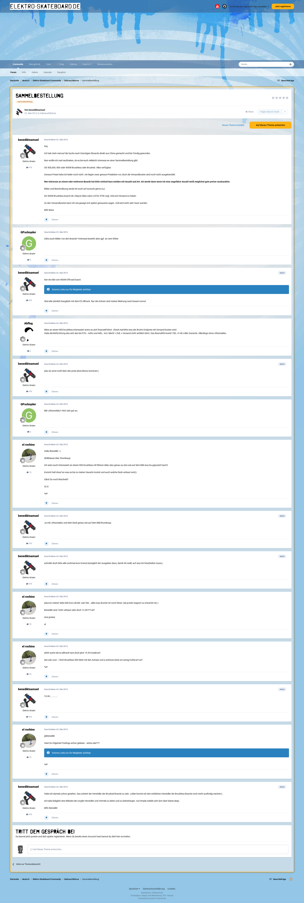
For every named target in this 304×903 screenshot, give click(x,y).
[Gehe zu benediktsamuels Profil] (19, 111)
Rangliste (61, 72)
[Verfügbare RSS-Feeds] (291, 879)
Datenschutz (157, 893)
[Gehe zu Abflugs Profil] (29, 334)
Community (18, 64)
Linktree (73, 64)
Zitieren (54, 219)
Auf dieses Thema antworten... (48, 849)
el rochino (28, 444)
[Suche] (290, 64)
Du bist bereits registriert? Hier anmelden (249, 6)
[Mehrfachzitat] (46, 219)
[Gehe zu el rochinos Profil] (29, 456)
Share (250, 112)
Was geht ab (34, 64)
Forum (13, 72)
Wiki (24, 72)
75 (30, 472)
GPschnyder (28, 232)
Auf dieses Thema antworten (270, 125)
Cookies (171, 888)
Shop (61, 64)
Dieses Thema (277, 64)
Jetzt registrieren (283, 6)
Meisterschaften (104, 64)
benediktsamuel (37, 110)
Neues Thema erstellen (233, 125)
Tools (48, 64)
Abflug (28, 323)
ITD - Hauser (168, 895)
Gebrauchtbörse (48, 113)
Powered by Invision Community (152, 898)
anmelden (125, 836)
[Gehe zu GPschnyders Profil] (29, 243)
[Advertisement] (152, 36)
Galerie (35, 72)
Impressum (146, 893)
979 (30, 167)
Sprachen (134, 888)
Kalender (48, 72)
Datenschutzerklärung (154, 888)
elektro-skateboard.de (45, 6)
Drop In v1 (87, 64)
